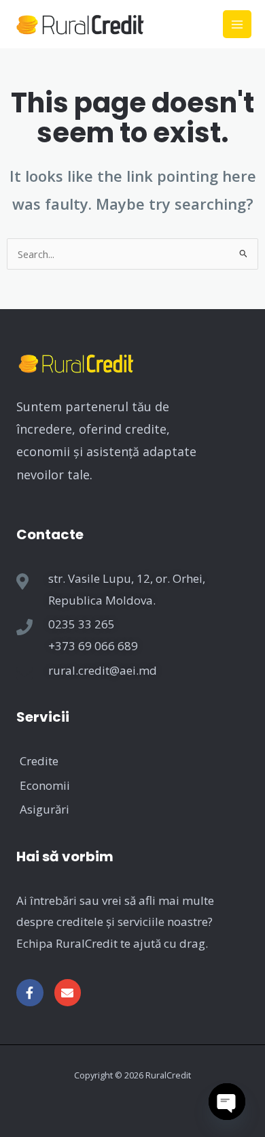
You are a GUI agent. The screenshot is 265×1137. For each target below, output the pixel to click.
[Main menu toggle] (237, 24)
